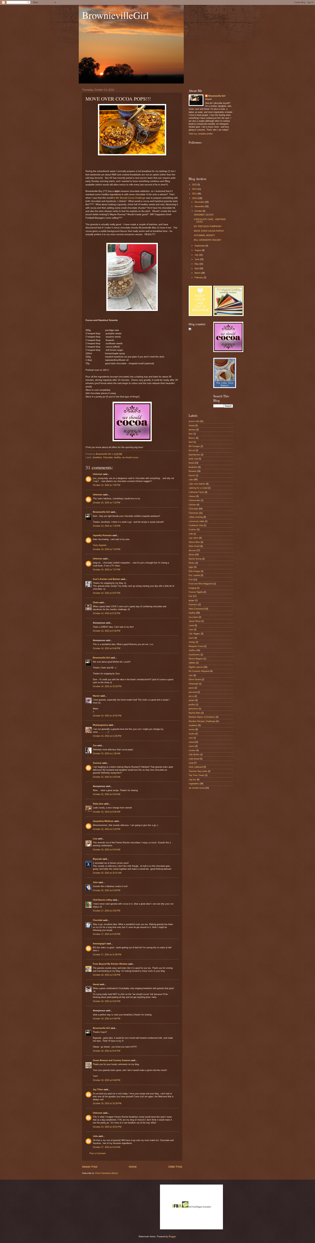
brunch (192, 475)
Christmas (193, 513)
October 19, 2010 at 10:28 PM (107, 1103)
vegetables (194, 783)
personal (193, 692)
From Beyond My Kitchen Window (110, 964)
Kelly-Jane (98, 804)
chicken (192, 504)
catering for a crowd (198, 488)
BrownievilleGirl (115, 15)
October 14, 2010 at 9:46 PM (106, 648)
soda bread (194, 758)
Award (192, 425)
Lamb (191, 625)
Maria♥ (96, 696)
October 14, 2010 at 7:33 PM (106, 526)
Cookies (192, 529)
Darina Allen (194, 542)
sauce (191, 746)
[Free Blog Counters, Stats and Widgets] (190, 329)
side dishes (194, 754)
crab (191, 534)
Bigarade (97, 859)
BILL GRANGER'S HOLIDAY (207, 240)
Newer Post (89, 1166)
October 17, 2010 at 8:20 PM (106, 934)
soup (191, 763)
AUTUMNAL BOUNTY (204, 235)
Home (133, 1166)
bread (191, 463)
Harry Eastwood (196, 608)
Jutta (95, 1136)
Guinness (193, 604)
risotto (192, 733)
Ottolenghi (193, 683)
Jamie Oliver (195, 621)
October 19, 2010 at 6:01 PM (106, 1001)
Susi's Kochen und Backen (106, 579)
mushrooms (194, 654)
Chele (96, 602)
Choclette (97, 920)
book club (193, 459)
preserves (193, 708)
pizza (191, 696)
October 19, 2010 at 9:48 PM (106, 1080)
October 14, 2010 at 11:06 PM (107, 736)
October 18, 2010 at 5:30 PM (106, 975)
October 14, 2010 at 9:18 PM (106, 631)
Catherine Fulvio (196, 492)
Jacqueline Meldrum (103, 821)
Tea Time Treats (196, 775)
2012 (194, 189)
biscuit (192, 450)
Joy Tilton (98, 1089)
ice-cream (193, 617)
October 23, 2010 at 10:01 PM (107, 1127)
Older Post (175, 1166)
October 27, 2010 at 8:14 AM (106, 1147)
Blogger (172, 1236)
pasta (191, 688)
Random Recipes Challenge (202, 721)
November (200, 206)
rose (191, 738)
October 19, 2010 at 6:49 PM (106, 1018)
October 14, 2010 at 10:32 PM (107, 686)
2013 (194, 184)
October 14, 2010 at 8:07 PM (106, 593)
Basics (192, 438)
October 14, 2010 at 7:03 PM (106, 485)
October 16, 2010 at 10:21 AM (107, 873)
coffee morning (196, 517)
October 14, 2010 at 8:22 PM (106, 613)
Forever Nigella (196, 592)
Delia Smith (194, 546)
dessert (192, 550)
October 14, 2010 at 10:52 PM (107, 715)
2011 (194, 193)
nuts (191, 675)
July (197, 255)
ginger (191, 600)
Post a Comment (98, 1153)
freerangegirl (99, 943)
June (197, 259)
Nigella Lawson (196, 667)
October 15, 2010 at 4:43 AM (106, 777)
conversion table (196, 521)
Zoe (95, 745)
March (198, 273)
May (197, 264)
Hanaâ (96, 984)
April (197, 268)
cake (191, 479)
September (200, 245)
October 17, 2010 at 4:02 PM (106, 910)
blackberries (194, 454)
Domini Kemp (195, 559)
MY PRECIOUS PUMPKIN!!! (207, 226)
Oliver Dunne (195, 679)
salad (191, 742)
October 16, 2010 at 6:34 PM (106, 890)
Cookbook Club (196, 525)
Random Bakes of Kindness (202, 717)
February (199, 277)
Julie (95, 882)
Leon (191, 629)
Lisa (95, 838)
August (198, 250)
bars (191, 433)
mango (192, 642)
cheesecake (194, 500)
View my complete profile (201, 133)
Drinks (192, 563)
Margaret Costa (196, 646)
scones (192, 750)
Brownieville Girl (101, 512)
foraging (192, 588)
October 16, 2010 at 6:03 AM (106, 849)
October (199, 211)
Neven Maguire (196, 658)
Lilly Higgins (194, 633)
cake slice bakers (197, 484)
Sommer (97, 763)
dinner (191, 554)
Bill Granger (194, 446)
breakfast (97, 457)
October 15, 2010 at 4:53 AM (106, 794)
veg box (192, 779)
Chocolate (108, 457)
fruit (190, 596)
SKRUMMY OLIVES (203, 215)
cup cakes (194, 538)
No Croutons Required (199, 671)
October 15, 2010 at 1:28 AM (106, 753)
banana (192, 429)
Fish (191, 579)
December (200, 202)
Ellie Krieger (194, 571)
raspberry (193, 725)
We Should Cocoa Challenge (130, 198)
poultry (192, 704)
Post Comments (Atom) (106, 1173)
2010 (194, 198)
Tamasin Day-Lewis (198, 771)
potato (192, 700)
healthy (117, 457)
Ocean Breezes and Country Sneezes (111, 1060)
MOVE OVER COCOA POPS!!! (209, 231)
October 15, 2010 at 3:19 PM (106, 829)
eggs (191, 567)
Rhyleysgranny (100, 725)
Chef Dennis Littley (102, 900)
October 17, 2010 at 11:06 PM (107, 954)
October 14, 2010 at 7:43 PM (106, 549)
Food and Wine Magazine (201, 583)
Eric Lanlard (194, 575)
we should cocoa (130, 457)
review (192, 729)
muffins (192, 650)
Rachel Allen (194, 713)
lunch (191, 638)
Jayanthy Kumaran (102, 535)
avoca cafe (194, 421)
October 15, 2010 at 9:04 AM (106, 812)
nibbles (192, 663)
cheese (192, 496)
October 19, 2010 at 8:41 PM (106, 1051)
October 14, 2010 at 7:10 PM (106, 502)
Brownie (192, 471)
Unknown (97, 474)
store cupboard (196, 767)
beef (191, 442)
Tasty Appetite (99, 545)
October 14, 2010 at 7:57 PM (106, 569)
